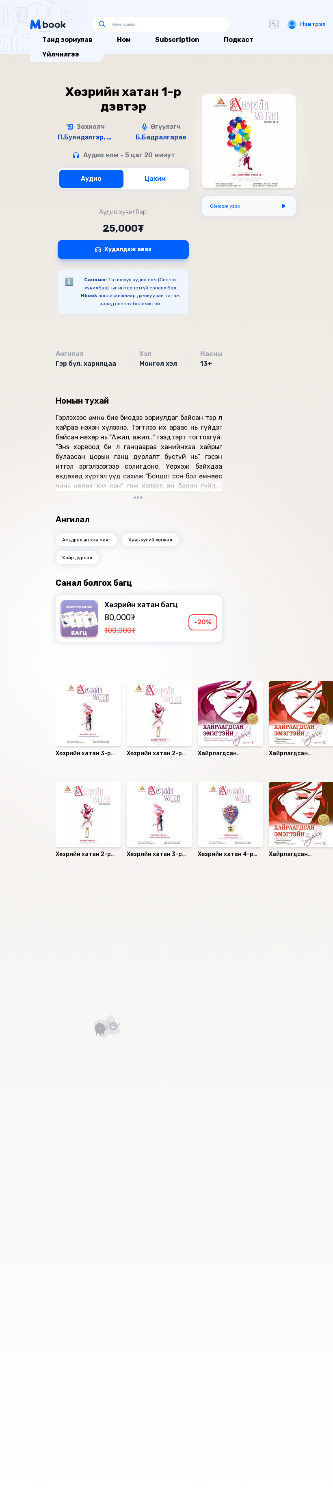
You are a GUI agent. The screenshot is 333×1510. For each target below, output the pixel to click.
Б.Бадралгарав (161, 137)
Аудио (91, 179)
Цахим (155, 179)
